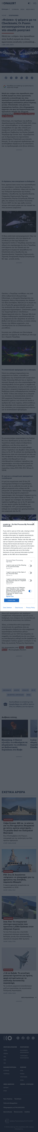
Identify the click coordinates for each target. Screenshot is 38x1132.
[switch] (30, 566)
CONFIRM (11, 600)
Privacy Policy (30, 607)
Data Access (19, 607)
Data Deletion (7, 607)
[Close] (34, 524)
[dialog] (19, 566)
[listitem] (19, 560)
